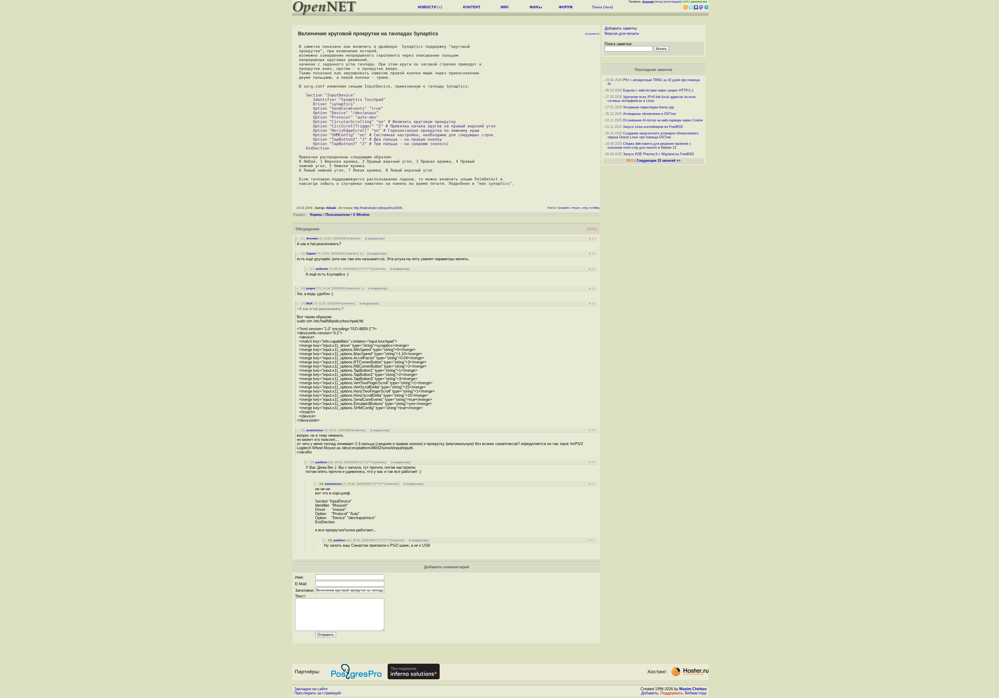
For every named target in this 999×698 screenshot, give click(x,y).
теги (608, 7)
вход (659, 1)
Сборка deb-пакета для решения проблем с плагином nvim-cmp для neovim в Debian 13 (649, 145)
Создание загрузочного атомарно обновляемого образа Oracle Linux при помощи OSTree (653, 135)
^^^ (369, 268)
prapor (310, 288)
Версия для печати (622, 33)
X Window (361, 215)
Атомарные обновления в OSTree (649, 114)
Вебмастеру (696, 693)
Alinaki (331, 208)
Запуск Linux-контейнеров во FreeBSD (653, 127)
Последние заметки (653, 70)
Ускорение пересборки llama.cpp (648, 107)
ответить (354, 238)
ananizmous (314, 430)
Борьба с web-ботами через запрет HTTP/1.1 (658, 90)
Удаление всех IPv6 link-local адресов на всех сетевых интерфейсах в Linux (651, 99)
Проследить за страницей (317, 693)
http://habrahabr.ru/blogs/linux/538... (379, 208)
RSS (592, 229)
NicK (309, 303)
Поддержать (671, 693)
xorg (584, 207)
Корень (316, 215)
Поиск (597, 7)
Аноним (312, 238)
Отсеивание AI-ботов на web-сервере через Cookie (663, 120)
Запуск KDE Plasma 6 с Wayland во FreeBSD (658, 154)
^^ (363, 268)
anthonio (322, 268)
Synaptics (564, 207)
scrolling (594, 207)
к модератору (375, 238)
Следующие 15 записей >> (659, 160)
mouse (576, 207)
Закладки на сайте (311, 689)
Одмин (311, 253)
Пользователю (337, 215)
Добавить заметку (621, 28)
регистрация (672, 1)
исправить (592, 33)
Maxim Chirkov (693, 689)
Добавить (649, 693)
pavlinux (321, 462)
